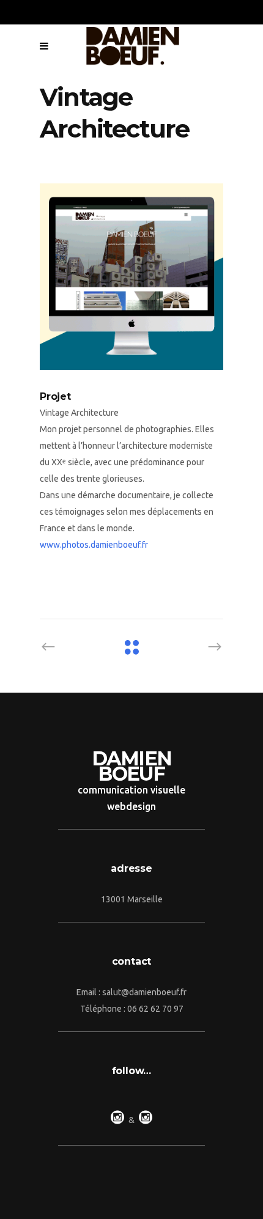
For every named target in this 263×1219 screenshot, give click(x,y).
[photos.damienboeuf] (131, 276)
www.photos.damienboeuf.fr (94, 545)
